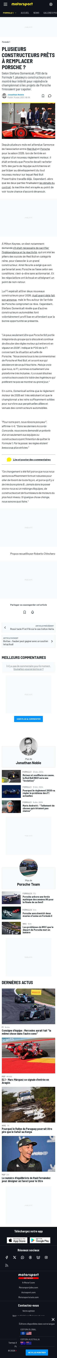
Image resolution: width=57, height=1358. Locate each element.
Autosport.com (28, 1292)
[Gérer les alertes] (32, 612)
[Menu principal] (5, 4)
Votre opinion (28, 1310)
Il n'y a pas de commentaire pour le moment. (28, 667)
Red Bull (32, 148)
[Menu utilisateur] (51, 4)
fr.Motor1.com (28, 1282)
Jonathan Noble (16, 95)
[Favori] (43, 96)
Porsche (45, 148)
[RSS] (7, 1265)
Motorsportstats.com (28, 1297)
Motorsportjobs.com (28, 1287)
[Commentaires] (50, 96)
